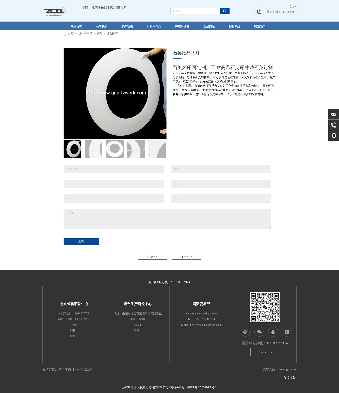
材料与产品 (154, 26)
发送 (81, 241)
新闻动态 (127, 26)
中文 (289, 6)
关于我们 (101, 26)
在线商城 (209, 26)
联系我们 (260, 26)
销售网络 (234, 26)
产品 (100, 33)
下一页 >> (186, 256)
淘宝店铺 (64, 369)
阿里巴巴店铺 (82, 369)
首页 (71, 33)
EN (295, 6)
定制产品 (112, 33)
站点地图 (290, 377)
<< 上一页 (152, 256)
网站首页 (76, 26)
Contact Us (265, 352)
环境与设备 (182, 26)
